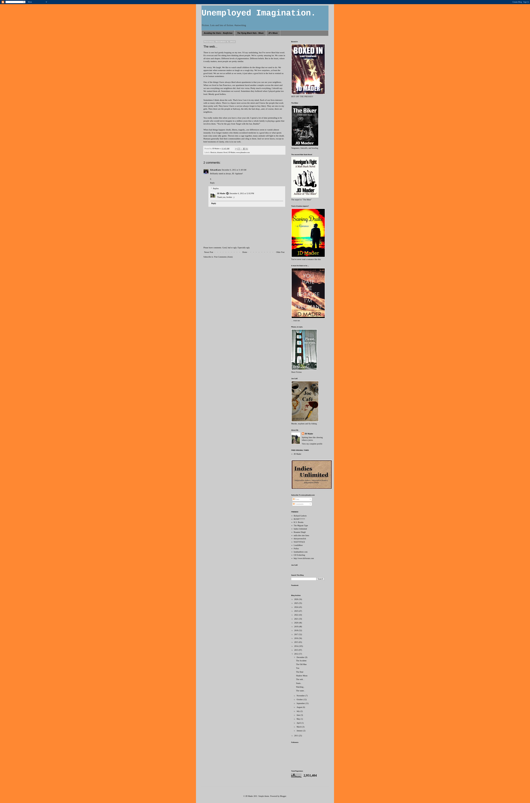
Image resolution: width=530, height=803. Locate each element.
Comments (299, 504)
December (301, 657)
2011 (296, 736)
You (297, 668)
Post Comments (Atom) (223, 257)
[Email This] (236, 149)
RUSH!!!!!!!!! (299, 519)
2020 (296, 623)
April (299, 723)
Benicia (213, 152)
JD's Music (273, 33)
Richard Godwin (300, 516)
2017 (296, 634)
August (300, 707)
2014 (296, 646)
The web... (300, 679)
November (301, 696)
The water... (300, 691)
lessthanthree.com (301, 552)
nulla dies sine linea (301, 535)
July (298, 711)
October (300, 700)
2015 (296, 642)
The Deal (299, 672)
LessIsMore (298, 545)
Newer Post (208, 252)
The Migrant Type (301, 526)
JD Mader (231, 152)
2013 (296, 650)
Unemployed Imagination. (259, 13)
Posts (297, 499)
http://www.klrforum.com (304, 558)
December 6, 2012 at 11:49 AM (234, 170)
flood (225, 152)
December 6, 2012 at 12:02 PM (242, 193)
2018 (296, 630)
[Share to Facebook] (244, 149)
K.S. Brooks (298, 522)
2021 (296, 619)
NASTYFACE (299, 542)
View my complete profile (312, 444)
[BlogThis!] (239, 149)
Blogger (283, 796)
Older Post (280, 252)
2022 (296, 615)
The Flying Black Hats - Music (250, 33)
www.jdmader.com (243, 152)
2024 (296, 607)
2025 (296, 603)
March (299, 727)
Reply (212, 183)
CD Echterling (299, 555)
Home (244, 252)
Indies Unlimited (300, 529)
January (300, 731)
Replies (216, 188)
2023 (296, 611)
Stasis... (299, 683)
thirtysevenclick (300, 539)
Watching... (300, 687)
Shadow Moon (301, 676)
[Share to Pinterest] (246, 149)
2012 (296, 654)
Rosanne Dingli (300, 532)
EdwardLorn (215, 170)
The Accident (301, 661)
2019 (296, 627)
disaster (220, 152)
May (299, 719)
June (299, 715)
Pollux (296, 549)
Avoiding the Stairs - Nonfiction (218, 33)
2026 (296, 599)
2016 (296, 638)
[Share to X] (241, 149)
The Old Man (301, 664)
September (301, 703)
